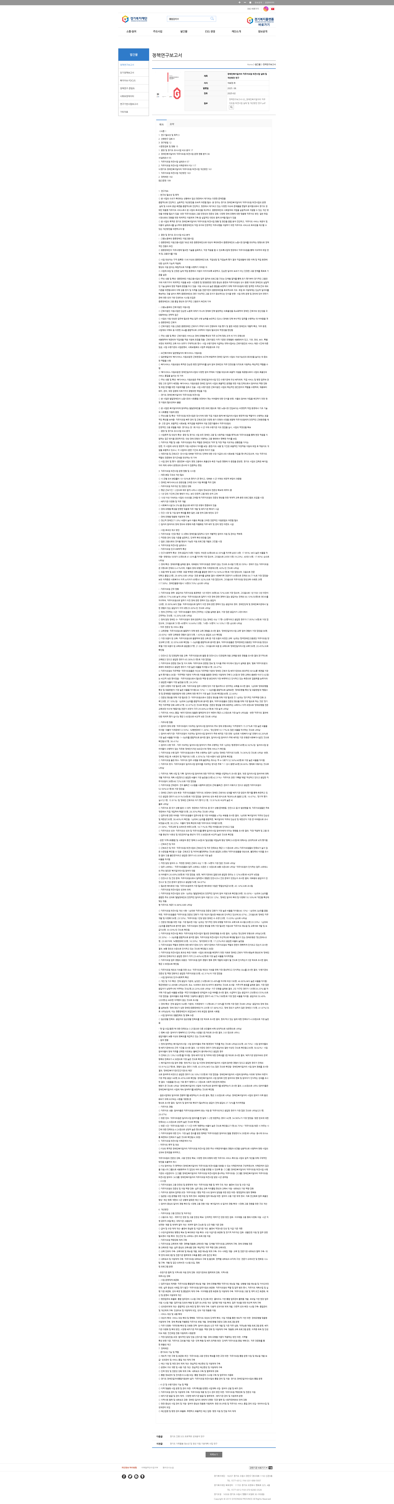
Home (250, 64)
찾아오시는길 (168, 1467)
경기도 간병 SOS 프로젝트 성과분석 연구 (187, 1436)
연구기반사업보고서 (129, 104)
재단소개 (236, 31)
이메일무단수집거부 (149, 1467)
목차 (161, 124)
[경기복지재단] (135, 19)
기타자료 (124, 112)
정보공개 (258, 2)
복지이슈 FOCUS (128, 80)
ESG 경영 (210, 31)
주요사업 (157, 31)
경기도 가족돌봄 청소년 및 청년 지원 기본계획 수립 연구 (193, 1443)
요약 (172, 124)
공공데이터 (269, 2)
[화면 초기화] (250, 2)
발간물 (183, 31)
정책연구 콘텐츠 (127, 88)
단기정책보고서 (127, 72)
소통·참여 (131, 31)
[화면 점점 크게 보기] (239, 2)
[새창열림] (266, 9)
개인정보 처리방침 (129, 1467)
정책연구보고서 (127, 65)
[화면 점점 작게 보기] (245, 2)
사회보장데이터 (127, 96)
